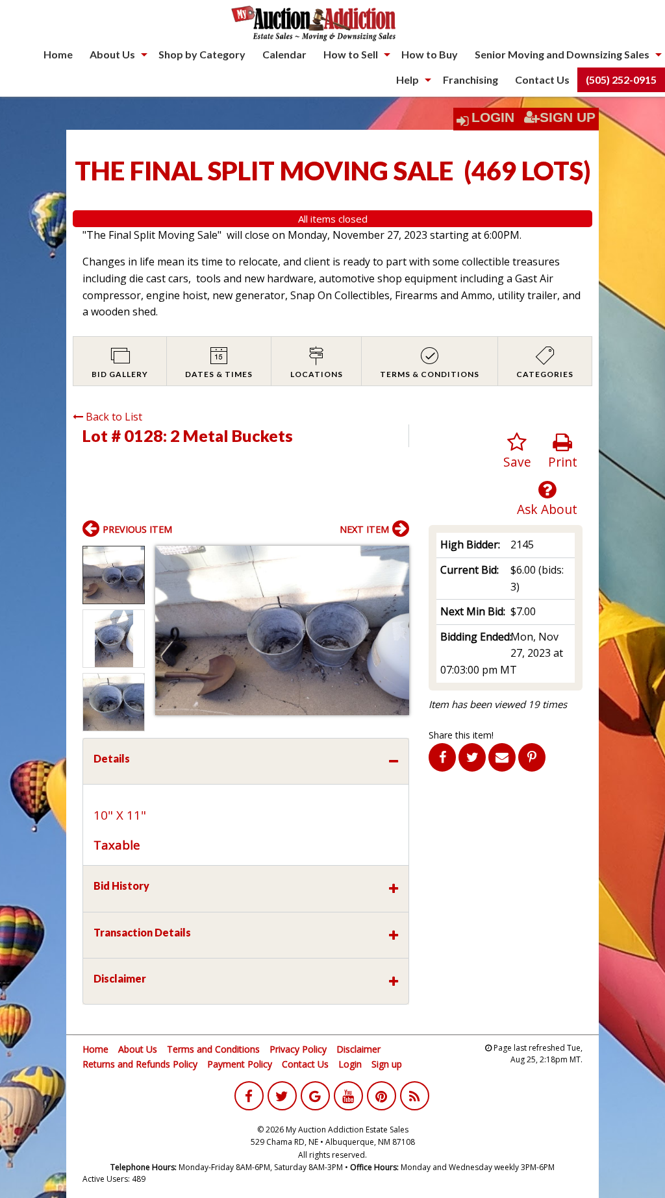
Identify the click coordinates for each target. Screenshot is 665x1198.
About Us (112, 54)
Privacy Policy (298, 1049)
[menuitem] (58, 54)
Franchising (470, 79)
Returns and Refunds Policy (139, 1064)
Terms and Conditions (213, 1049)
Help (407, 79)
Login (492, 117)
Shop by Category (201, 54)
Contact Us (542, 79)
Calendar (284, 54)
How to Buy (429, 54)
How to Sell (350, 54)
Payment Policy (239, 1064)
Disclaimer (358, 1049)
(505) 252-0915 (621, 79)
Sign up (386, 1064)
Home (58, 54)
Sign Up (568, 117)
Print (562, 462)
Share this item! (461, 735)
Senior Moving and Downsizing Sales (562, 54)
